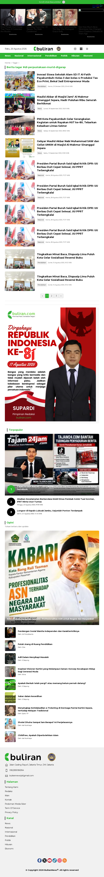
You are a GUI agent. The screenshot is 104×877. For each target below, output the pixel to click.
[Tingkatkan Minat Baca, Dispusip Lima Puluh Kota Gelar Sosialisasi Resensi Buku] (20, 259)
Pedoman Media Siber (15, 804)
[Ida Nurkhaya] (10, 723)
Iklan (7, 795)
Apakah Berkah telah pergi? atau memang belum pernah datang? (52, 683)
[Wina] (10, 671)
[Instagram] (59, 860)
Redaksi (8, 791)
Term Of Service (12, 808)
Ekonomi (9, 848)
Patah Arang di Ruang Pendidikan (35, 644)
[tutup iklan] (63, 2)
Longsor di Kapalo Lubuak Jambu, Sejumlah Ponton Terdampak (49, 510)
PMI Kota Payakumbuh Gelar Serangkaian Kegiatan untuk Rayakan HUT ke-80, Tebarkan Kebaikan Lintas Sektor (66, 122)
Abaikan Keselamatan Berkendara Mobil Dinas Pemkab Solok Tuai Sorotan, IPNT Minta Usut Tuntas (56, 500)
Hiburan (8, 844)
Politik (8, 840)
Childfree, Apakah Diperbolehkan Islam (38, 735)
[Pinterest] (49, 860)
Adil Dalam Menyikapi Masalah (33, 657)
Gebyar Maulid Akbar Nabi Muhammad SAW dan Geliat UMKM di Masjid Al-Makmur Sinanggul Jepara (68, 145)
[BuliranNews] (47, 48)
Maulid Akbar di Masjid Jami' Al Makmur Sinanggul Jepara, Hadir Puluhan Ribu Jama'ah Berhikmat (66, 100)
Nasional (41, 175)
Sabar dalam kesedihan (30, 696)
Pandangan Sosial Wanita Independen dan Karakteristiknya (48, 631)
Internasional (11, 832)
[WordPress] (54, 860)
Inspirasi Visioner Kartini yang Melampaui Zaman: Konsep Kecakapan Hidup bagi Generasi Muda (56, 670)
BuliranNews (50, 870)
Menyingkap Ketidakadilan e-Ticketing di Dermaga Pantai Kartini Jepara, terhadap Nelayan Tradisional (55, 709)
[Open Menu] (81, 48)
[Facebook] (39, 860)
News (40, 109)
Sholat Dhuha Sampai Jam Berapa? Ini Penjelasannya (45, 722)
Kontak (8, 800)
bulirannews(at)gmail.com (21, 775)
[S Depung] (10, 658)
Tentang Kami (11, 787)
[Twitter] (44, 860)
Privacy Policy (11, 812)
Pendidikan (42, 86)
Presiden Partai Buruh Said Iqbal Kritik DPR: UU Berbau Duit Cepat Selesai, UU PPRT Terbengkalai (67, 167)
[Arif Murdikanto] (10, 632)
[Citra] (10, 645)
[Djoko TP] (10, 710)
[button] (75, 48)
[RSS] (64, 860)
